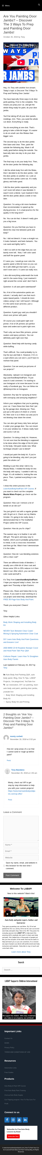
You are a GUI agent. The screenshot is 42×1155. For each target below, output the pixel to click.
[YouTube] (19, 1120)
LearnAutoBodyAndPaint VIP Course (18, 489)
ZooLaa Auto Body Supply (13, 1095)
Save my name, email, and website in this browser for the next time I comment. (21, 866)
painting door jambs (29, 688)
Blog (15, 678)
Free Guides (8, 1072)
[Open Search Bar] (39, 4)
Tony (5, 668)
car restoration (12, 685)
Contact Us (8, 1038)
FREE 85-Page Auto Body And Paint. (18, 599)
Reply (9, 760)
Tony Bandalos (17, 770)
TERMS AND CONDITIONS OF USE (17, 1052)
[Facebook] (7, 1120)
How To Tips (23, 678)
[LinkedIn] (25, 1120)
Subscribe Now (13, 1136)
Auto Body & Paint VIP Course (15, 1086)
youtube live (8, 692)
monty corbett (16, 736)
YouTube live (30, 681)
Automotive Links (10, 1068)
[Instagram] (13, 1120)
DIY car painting (26, 685)
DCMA (6, 1043)
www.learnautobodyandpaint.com (14, 1148)
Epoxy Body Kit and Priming (17, 702)
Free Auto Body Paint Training (15, 1090)
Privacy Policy (9, 1047)
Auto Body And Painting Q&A (18, 675)
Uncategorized (17, 681)
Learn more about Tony (21, 952)
